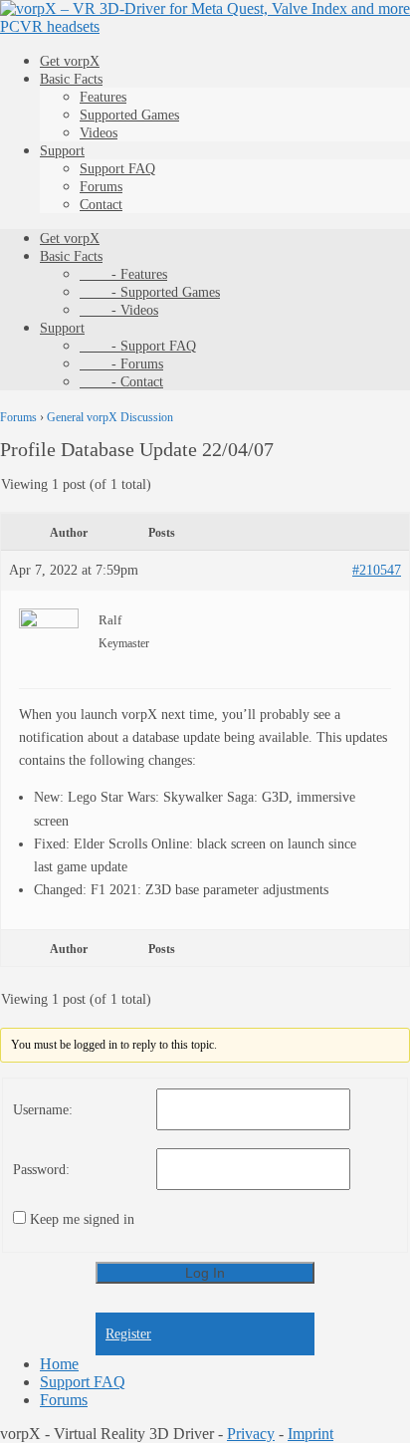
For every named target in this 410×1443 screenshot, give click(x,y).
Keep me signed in (82, 1219)
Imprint (310, 1433)
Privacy (251, 1433)
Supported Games (129, 115)
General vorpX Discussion (110, 417)
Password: (41, 1169)
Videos (98, 132)
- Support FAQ (138, 346)
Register (128, 1333)
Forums (101, 186)
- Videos (119, 310)
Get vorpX (70, 61)
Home (59, 1363)
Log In (205, 1273)
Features (103, 97)
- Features (123, 274)
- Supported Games (150, 292)
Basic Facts (71, 79)
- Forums (121, 364)
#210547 (376, 570)
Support (62, 150)
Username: (43, 1109)
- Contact (121, 381)
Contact (101, 204)
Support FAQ (117, 168)
